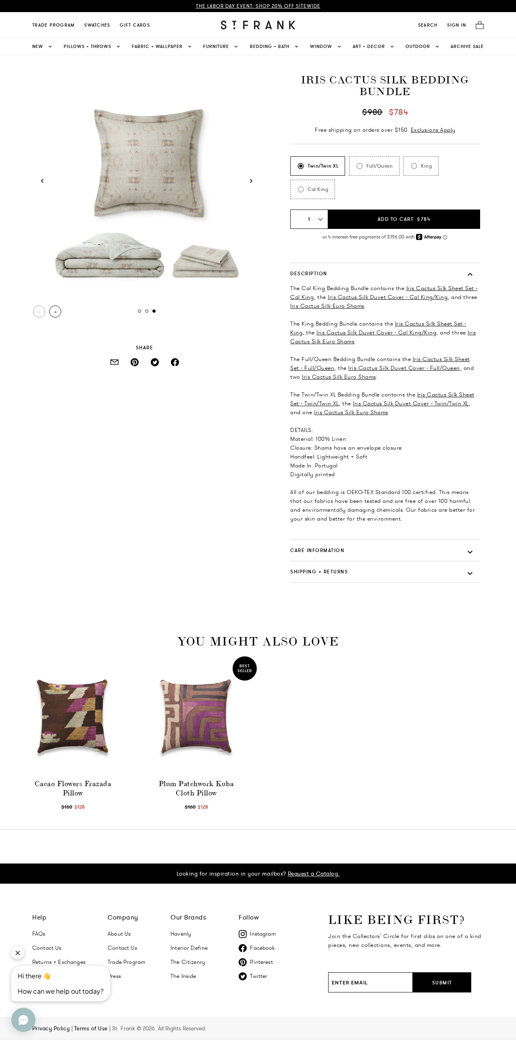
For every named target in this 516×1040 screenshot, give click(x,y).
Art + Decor (369, 46)
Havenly (181, 933)
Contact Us (122, 947)
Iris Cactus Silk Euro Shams (327, 305)
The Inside (183, 976)
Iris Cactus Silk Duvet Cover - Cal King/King (387, 297)
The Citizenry (188, 961)
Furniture (216, 46)
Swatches (97, 25)
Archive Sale (467, 46)
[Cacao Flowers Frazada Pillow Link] (73, 716)
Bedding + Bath (269, 46)
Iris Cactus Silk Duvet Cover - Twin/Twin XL (411, 403)
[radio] (317, 166)
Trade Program (53, 25)
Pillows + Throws (87, 46)
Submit (442, 983)
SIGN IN (456, 25)
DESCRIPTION (308, 273)
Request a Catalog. (314, 873)
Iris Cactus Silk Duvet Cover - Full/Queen (404, 368)
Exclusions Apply (433, 129)
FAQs (39, 933)
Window (321, 46)
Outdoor (418, 46)
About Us (119, 933)
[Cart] (477, 25)
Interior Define (189, 947)
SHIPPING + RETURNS (319, 572)
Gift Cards (135, 25)
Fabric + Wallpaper (157, 46)
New (37, 46)
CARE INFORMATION (317, 550)
